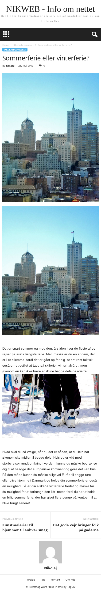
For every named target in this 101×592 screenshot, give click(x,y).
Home (5, 45)
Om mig (70, 579)
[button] (94, 35)
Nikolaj (10, 65)
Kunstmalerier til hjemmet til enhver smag (24, 527)
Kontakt (55, 579)
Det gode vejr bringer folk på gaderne (76, 527)
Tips (42, 579)
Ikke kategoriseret (23, 45)
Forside (30, 579)
